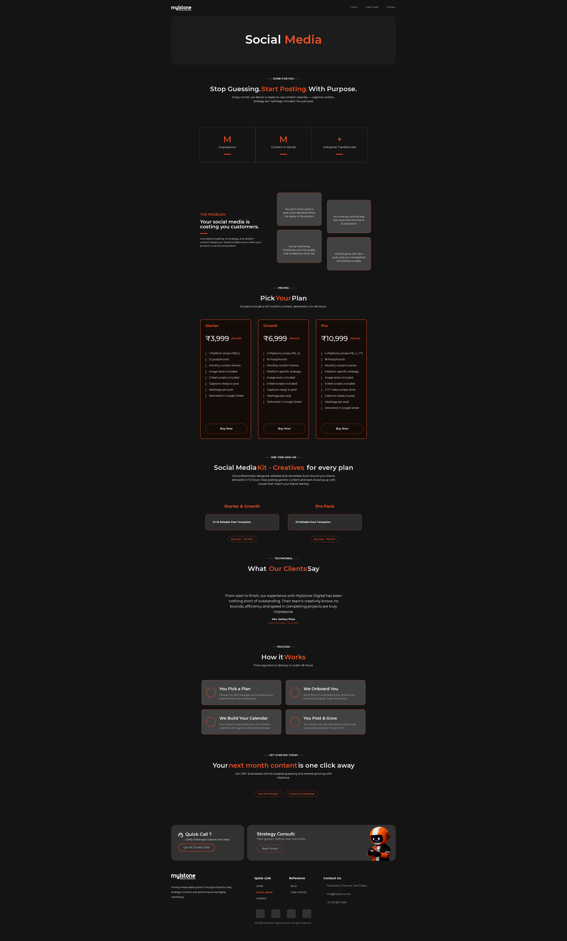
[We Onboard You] (295, 692)
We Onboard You (321, 688)
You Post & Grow (320, 718)
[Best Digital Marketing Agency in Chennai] (181, 8)
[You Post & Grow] (295, 722)
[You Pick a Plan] (211, 692)
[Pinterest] (306, 913)
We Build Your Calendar (243, 718)
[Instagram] (291, 913)
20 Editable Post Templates (312, 522)
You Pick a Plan (235, 688)
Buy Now (226, 428)
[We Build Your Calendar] (211, 722)
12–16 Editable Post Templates (232, 522)
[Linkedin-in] (275, 913)
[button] (242, 522)
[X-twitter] (260, 913)
